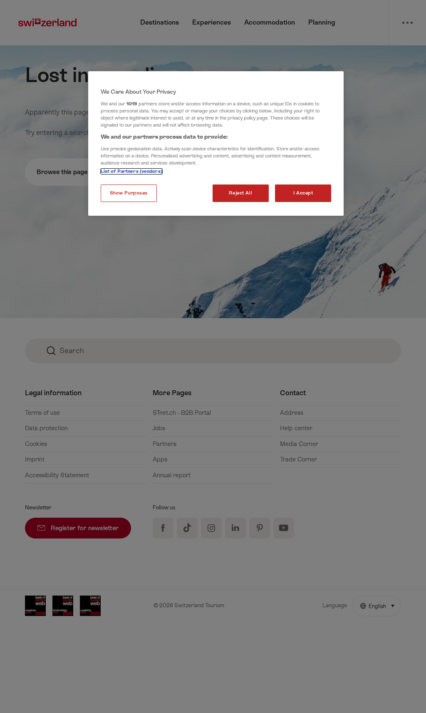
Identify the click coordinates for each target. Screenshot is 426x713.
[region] (216, 143)
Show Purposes (129, 193)
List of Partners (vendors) (131, 171)
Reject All (240, 193)
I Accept (303, 193)
